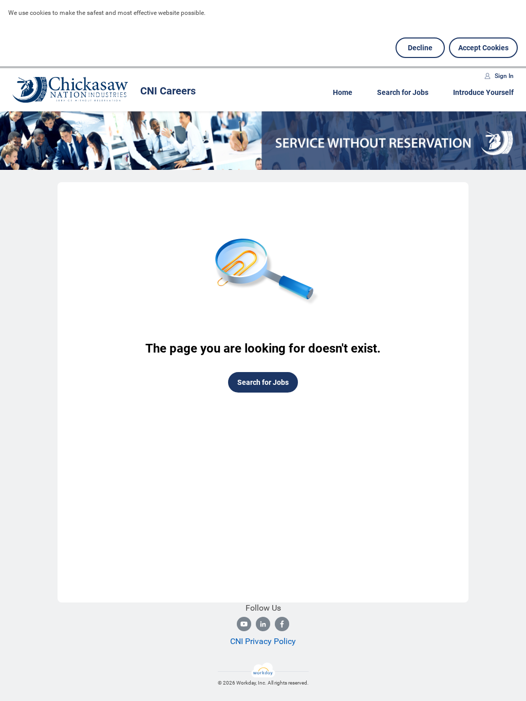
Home (342, 92)
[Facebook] (282, 624)
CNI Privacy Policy (263, 641)
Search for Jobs (402, 92)
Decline (420, 48)
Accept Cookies (483, 48)
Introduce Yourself (483, 92)
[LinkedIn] (263, 624)
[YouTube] (244, 624)
